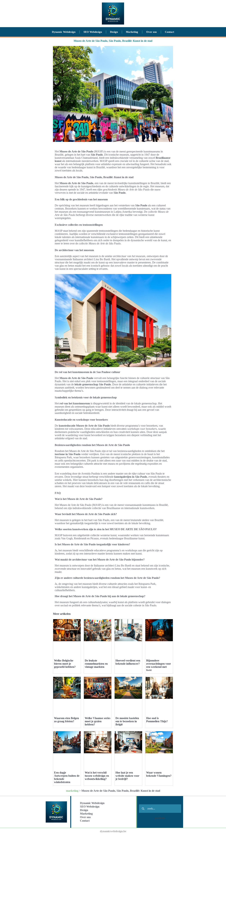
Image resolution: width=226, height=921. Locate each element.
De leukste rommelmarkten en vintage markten (96, 663)
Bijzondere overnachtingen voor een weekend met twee (158, 665)
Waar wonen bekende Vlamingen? (158, 774)
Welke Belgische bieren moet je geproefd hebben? (65, 663)
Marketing (132, 31)
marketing (72, 790)
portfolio (160, 818)
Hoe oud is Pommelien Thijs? (157, 720)
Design (114, 31)
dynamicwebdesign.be (113, 831)
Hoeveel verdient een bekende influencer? (127, 662)
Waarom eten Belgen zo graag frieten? (66, 720)
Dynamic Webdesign (63, 31)
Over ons (151, 31)
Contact (169, 31)
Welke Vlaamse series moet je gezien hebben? (97, 721)
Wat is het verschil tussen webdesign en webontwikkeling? (97, 775)
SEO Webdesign (93, 31)
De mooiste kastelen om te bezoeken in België (127, 721)
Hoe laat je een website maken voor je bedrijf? (127, 775)
